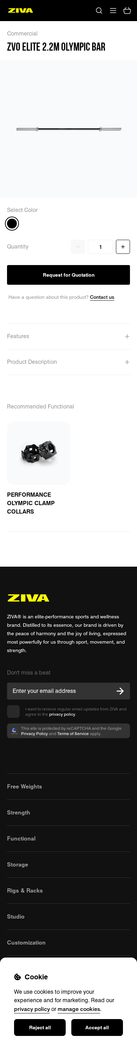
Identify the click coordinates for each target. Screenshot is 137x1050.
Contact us (102, 297)
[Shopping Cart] (127, 11)
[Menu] (113, 11)
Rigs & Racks (25, 890)
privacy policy (62, 714)
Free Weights (24, 786)
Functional (21, 838)
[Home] (20, 10)
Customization (26, 942)
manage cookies (79, 1008)
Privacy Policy (34, 733)
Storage (17, 864)
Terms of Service (73, 733)
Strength (18, 812)
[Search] (99, 11)
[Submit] (120, 691)
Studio (16, 916)
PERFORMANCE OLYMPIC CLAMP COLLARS (31, 503)
